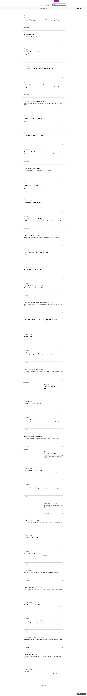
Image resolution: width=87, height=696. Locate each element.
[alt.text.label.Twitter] (77, 8)
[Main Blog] (81, 8)
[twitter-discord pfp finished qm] (76, 8)
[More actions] (63, 15)
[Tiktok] (78, 8)
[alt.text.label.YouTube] (80, 8)
